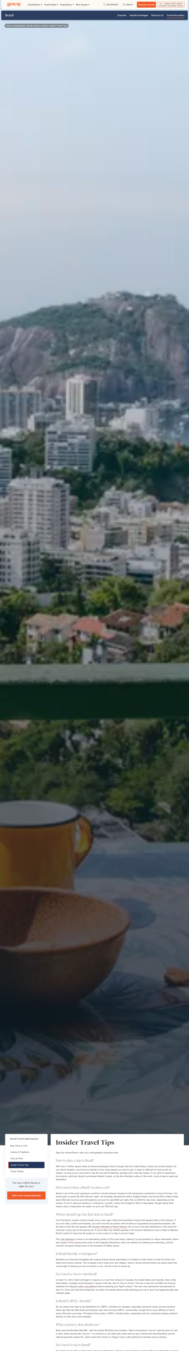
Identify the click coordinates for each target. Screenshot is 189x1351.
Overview (121, 15)
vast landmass (67, 1239)
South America (34, 26)
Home (9, 26)
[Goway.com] (14, 5)
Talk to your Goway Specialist (26, 1195)
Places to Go (157, 15)
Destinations (19, 26)
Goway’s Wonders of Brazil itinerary (109, 1226)
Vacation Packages (139, 15)
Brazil (45, 26)
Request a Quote (146, 4)
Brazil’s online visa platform (83, 1286)
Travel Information (175, 15)
